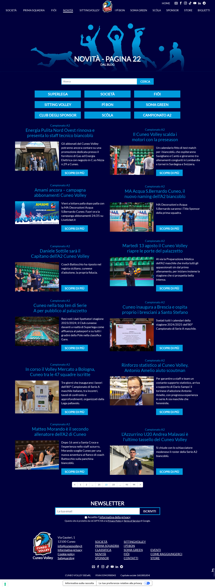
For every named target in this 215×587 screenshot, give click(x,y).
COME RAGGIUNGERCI (166, 554)
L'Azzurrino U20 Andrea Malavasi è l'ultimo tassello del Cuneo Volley (155, 436)
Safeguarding (66, 558)
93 (127, 484)
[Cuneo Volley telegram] (204, 3)
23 (113, 484)
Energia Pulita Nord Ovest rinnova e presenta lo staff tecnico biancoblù (60, 132)
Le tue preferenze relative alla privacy (120, 583)
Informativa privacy (70, 550)
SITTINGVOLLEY (89, 10)
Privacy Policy (115, 520)
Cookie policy (66, 554)
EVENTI (155, 550)
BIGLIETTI (204, 10)
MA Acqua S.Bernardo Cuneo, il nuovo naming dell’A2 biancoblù (154, 193)
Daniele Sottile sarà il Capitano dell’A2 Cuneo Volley (60, 253)
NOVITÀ (68, 10)
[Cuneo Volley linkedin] (199, 3)
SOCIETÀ (11, 10)
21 (99, 484)
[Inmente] (212, 572)
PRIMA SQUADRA (34, 10)
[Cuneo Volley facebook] (180, 3)
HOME (166, 3)
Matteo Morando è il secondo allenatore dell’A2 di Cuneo (60, 431)
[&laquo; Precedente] (75, 484)
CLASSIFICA (103, 550)
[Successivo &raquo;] (140, 484)
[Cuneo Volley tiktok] (190, 3)
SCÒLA (157, 10)
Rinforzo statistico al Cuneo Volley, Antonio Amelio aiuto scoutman (155, 367)
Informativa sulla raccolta (79, 583)
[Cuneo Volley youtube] (194, 3)
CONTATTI (131, 558)
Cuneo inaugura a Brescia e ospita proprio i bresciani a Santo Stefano (155, 309)
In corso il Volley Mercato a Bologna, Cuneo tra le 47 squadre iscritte (60, 371)
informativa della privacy (114, 517)
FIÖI (53, 10)
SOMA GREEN (138, 10)
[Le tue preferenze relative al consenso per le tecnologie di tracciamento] (5, 584)
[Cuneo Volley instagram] (185, 3)
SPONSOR (172, 10)
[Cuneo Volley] (107, 6)
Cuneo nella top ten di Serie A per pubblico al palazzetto (60, 308)
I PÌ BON (120, 10)
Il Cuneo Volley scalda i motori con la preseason (155, 137)
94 (134, 484)
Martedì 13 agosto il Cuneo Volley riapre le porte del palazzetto (155, 248)
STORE (188, 10)
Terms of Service (132, 520)
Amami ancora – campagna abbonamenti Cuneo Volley (60, 192)
